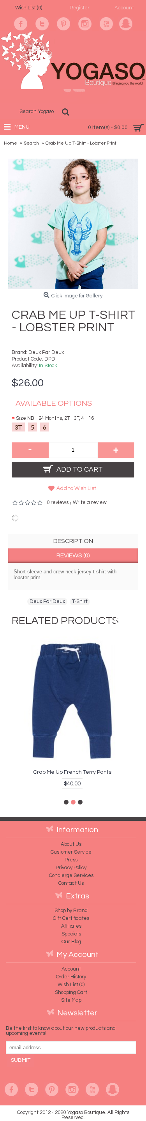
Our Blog (71, 941)
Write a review (90, 502)
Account (71, 969)
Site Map (71, 1000)
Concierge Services (71, 875)
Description (73, 541)
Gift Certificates (71, 918)
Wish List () (71, 984)
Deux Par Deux (46, 352)
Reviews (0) (73, 555)
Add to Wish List (76, 488)
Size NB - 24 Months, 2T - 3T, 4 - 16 (55, 418)
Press (71, 860)
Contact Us (71, 883)
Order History (71, 977)
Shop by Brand (71, 910)
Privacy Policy (71, 867)
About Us (71, 844)
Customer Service (71, 852)
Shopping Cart (71, 992)
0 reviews (58, 502)
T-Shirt (80, 601)
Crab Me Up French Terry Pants (72, 772)
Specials (71, 934)
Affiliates (71, 926)
